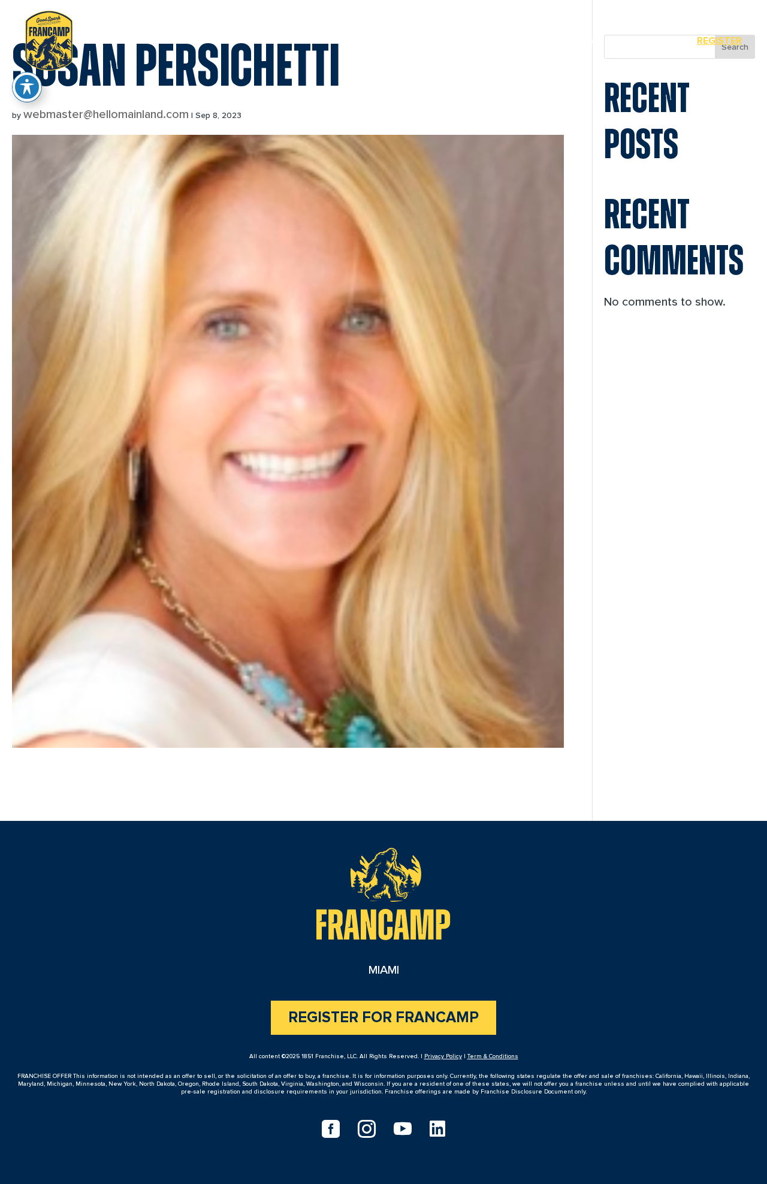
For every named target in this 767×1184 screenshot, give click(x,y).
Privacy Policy (443, 1056)
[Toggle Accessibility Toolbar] (27, 87)
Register (719, 41)
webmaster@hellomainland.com (106, 114)
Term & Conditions (492, 1056)
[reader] (49, 38)
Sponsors (647, 41)
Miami (584, 41)
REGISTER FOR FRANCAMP (383, 1017)
